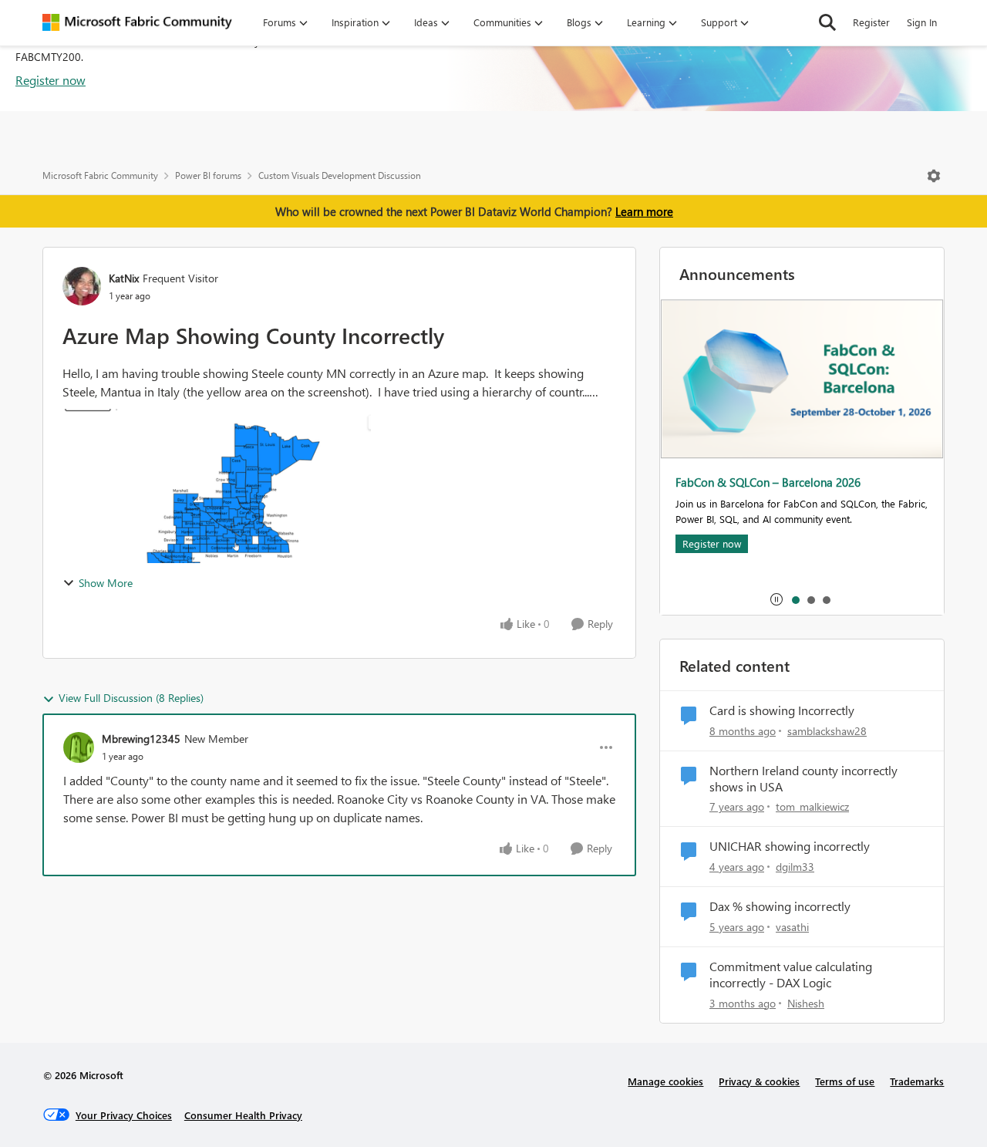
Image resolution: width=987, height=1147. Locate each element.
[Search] (827, 22)
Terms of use (844, 1081)
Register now (50, 80)
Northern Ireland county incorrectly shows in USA (803, 778)
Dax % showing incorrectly (780, 906)
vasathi (792, 926)
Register (871, 22)
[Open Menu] (934, 176)
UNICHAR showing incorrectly (789, 846)
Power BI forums (208, 175)
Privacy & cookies (759, 1081)
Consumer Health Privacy (243, 1115)
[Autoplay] (776, 599)
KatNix (124, 278)
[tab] (795, 599)
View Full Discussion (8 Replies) (131, 697)
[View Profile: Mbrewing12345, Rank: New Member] (78, 747)
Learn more (644, 211)
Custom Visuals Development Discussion (339, 175)
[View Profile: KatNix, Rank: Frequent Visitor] (81, 286)
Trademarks (917, 1081)
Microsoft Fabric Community (100, 175)
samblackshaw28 (827, 731)
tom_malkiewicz (812, 806)
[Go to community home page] (137, 22)
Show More (106, 582)
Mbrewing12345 (141, 738)
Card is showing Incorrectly (781, 710)
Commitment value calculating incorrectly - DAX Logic (790, 974)
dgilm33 (795, 866)
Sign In (922, 22)
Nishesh (805, 1003)
